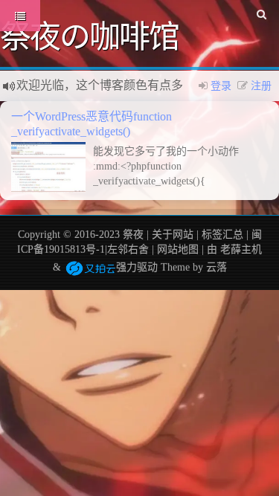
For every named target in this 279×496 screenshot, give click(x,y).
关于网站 (172, 234)
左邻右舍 (128, 249)
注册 (261, 85)
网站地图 (178, 249)
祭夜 (133, 234)
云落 (216, 267)
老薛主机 (241, 249)
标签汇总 (222, 234)
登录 (221, 85)
